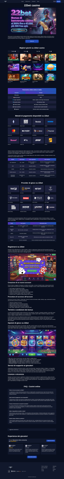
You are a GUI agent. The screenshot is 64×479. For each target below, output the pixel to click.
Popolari (13, 51)
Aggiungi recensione (51, 440)
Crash (37, 51)
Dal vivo (25, 51)
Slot (49, 51)
